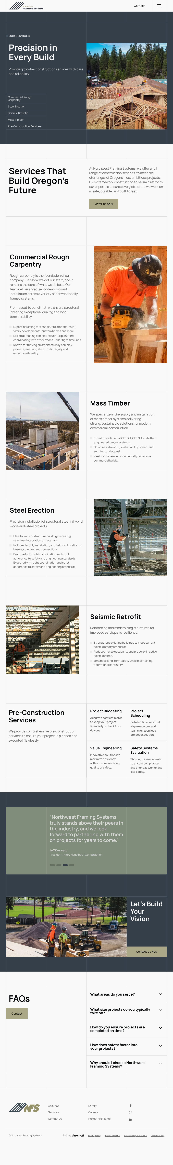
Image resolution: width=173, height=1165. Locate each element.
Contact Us (55, 1118)
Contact (139, 6)
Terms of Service (112, 1134)
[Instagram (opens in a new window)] (147, 1111)
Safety (92, 1105)
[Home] (26, 6)
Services (53, 1111)
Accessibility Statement (135, 1134)
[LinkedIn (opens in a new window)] (147, 1118)
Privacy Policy (94, 1134)
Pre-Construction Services (24, 126)
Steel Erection (16, 106)
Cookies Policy (157, 1134)
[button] (159, 6)
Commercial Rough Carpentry (20, 98)
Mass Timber (16, 120)
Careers (93, 1111)
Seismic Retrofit (18, 113)
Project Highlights (99, 1118)
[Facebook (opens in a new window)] (147, 1105)
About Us (53, 1105)
